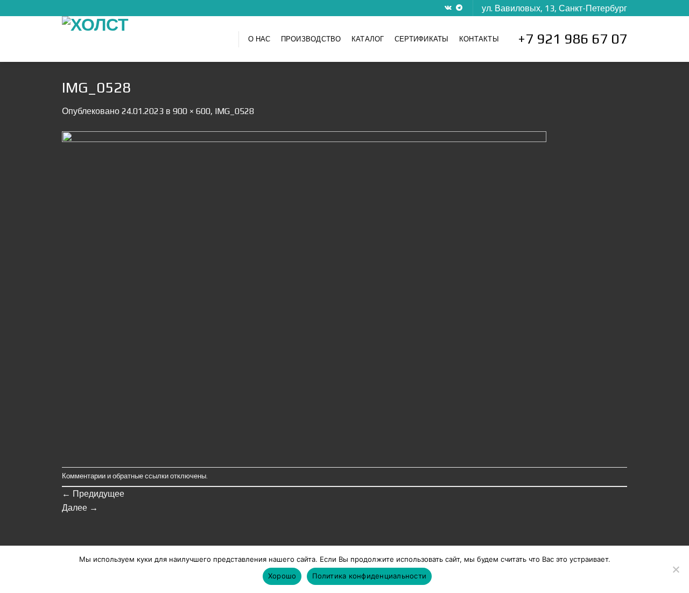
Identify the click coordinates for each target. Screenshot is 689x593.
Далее (80, 508)
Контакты (479, 39)
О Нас (259, 39)
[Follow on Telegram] (459, 8)
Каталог (367, 39)
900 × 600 (191, 111)
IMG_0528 (234, 111)
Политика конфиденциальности (369, 575)
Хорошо (282, 575)
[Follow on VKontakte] (448, 8)
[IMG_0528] (304, 291)
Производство (311, 39)
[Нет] (675, 572)
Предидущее (93, 494)
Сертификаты (422, 39)
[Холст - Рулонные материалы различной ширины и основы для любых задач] (142, 39)
